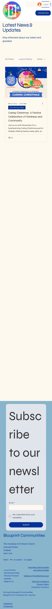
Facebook (8, 606)
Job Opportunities (41, 570)
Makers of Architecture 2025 (36, 576)
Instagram (7, 603)
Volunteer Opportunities (38, 567)
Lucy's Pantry (25, 59)
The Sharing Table (17, 107)
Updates (7, 578)
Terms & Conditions (40, 581)
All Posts (9, 59)
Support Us (9, 581)
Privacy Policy (43, 584)
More (40, 59)
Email (12, 503)
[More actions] (43, 103)
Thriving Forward (11, 576)
